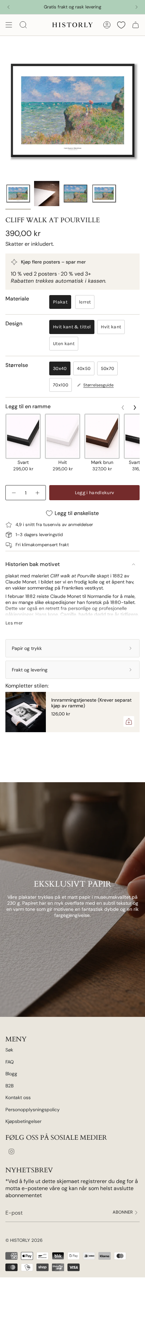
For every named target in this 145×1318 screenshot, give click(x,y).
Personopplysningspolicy (32, 1110)
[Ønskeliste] (121, 25)
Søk (9, 1050)
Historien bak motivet (32, 564)
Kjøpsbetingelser (23, 1121)
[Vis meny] (9, 25)
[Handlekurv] (135, 25)
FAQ (9, 1062)
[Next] (137, 7)
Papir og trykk (27, 648)
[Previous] (8, 7)
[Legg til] (128, 721)
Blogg (11, 1074)
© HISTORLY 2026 (23, 1240)
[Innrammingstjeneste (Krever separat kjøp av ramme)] (25, 712)
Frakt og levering (30, 670)
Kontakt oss (18, 1097)
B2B (9, 1086)
